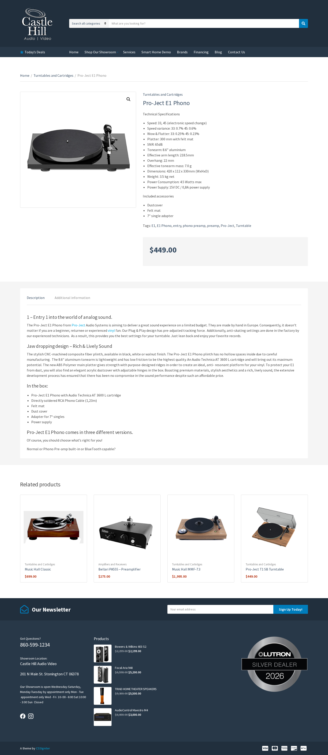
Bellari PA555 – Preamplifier (119, 569)
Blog (218, 52)
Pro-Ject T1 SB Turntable (265, 569)
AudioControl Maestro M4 (131, 710)
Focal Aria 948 (124, 668)
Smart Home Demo (156, 52)
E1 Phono (164, 225)
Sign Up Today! (290, 609)
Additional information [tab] (72, 297)
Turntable (243, 225)
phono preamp (194, 225)
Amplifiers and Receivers (112, 564)
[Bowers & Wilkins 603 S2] (103, 653)
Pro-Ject (227, 225)
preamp (213, 225)
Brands (182, 52)
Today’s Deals (35, 52)
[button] (129, 99)
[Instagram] (30, 716)
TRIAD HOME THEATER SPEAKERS (136, 689)
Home (74, 52)
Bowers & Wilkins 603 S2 (130, 647)
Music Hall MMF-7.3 (186, 569)
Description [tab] (36, 297)
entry (177, 225)
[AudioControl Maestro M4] (103, 717)
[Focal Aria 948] (103, 675)
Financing (201, 52)
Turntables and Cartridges (53, 75)
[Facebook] (22, 716)
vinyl (111, 330)
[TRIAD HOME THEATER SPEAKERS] (103, 696)
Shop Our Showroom (100, 52)
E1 (153, 225)
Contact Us (236, 52)
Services (129, 52)
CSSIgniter (43, 748)
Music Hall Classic (38, 569)
